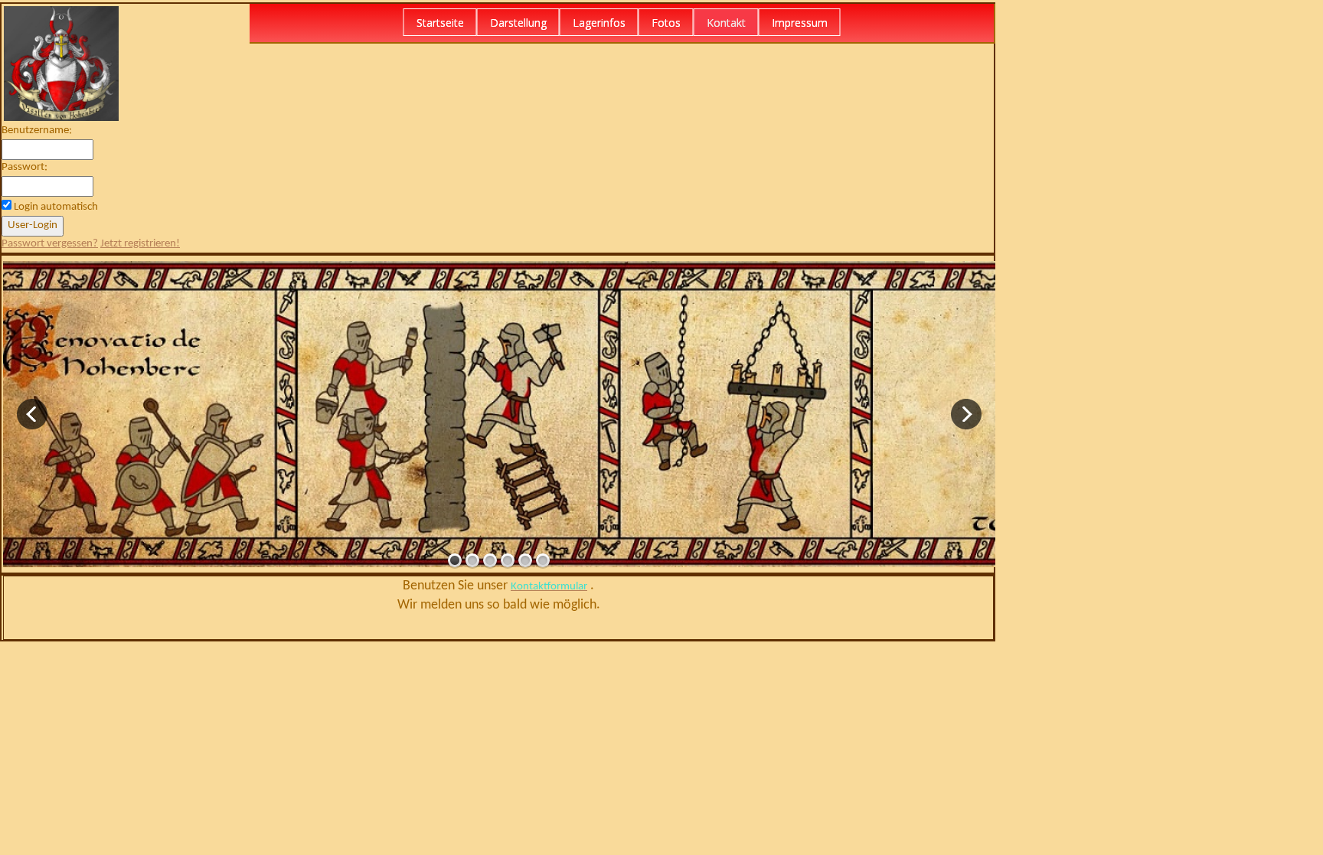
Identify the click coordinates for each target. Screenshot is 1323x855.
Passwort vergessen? (50, 244)
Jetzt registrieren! (140, 244)
